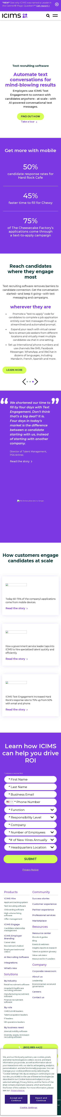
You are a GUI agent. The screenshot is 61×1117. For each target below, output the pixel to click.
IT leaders (8, 1018)
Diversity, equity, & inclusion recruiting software (16, 1036)
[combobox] (9, 801)
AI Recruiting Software (16, 957)
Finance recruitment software (13, 1001)
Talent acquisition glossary (44, 951)
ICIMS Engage (12, 924)
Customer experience (44, 904)
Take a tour (27, 121)
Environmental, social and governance (44, 985)
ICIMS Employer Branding (13, 937)
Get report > (43, 5)
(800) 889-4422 (31, 1047)
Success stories (40, 898)
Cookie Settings (28, 1107)
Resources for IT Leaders (43, 959)
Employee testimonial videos (14, 950)
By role (8, 1007)
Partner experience (43, 909)
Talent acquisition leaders (16, 1015)
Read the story (20, 461)
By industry (10, 980)
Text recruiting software (15, 906)
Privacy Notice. (18, 1090)
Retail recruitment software (16, 984)
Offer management (13, 919)
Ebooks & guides (40, 937)
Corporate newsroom (44, 971)
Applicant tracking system (16, 902)
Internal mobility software (15, 1031)
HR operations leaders (14, 1022)
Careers (36, 991)
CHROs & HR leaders (13, 1011)
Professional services (43, 915)
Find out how (30, 116)
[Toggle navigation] (55, 15)
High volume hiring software (12, 914)
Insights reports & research (44, 948)
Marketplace (39, 920)
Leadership (37, 980)
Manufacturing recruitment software (16, 995)
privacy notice (30, 869)
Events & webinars (40, 944)
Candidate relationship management (14, 929)
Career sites (9, 942)
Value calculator (39, 955)
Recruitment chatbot (14, 946)
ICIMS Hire (10, 898)
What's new (10, 968)
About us (37, 976)
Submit (30, 859)
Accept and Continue (16, 1099)
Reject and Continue (41, 1099)
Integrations (10, 962)
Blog (34, 940)
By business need (14, 1027)
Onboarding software (14, 909)
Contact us (38, 997)
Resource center (41, 933)
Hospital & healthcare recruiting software (14, 989)
